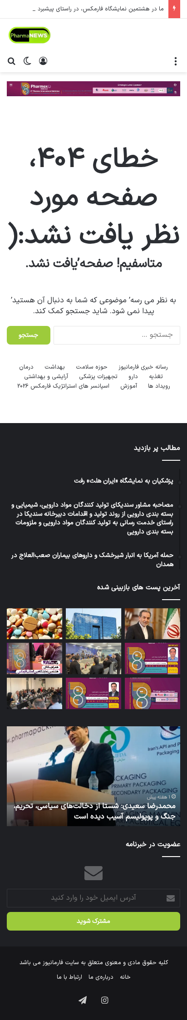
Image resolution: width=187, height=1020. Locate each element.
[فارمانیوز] (29, 35)
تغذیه (156, 376)
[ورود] (43, 61)
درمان (26, 367)
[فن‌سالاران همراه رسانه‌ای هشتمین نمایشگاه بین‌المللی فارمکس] (34, 658)
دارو (133, 376)
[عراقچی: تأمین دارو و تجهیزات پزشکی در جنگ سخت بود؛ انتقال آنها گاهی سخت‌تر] (152, 624)
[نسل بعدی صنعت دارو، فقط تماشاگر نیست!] (152, 693)
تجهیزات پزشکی (98, 376)
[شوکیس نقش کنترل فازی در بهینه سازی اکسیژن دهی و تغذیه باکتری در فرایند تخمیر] (152, 658)
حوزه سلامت (92, 367)
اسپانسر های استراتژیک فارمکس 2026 (63, 386)
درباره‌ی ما (101, 977)
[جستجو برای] (11, 61)
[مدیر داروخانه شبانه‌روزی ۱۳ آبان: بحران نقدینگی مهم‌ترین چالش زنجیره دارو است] (34, 624)
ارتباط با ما (69, 977)
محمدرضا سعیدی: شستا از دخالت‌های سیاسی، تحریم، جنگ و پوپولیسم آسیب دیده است (95, 811)
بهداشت (54, 367)
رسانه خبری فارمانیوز (143, 367)
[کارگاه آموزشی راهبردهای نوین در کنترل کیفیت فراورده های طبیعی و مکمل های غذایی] (93, 693)
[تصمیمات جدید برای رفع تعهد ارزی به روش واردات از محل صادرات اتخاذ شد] (93, 624)
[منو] (175, 61)
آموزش (128, 386)
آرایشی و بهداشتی (46, 376)
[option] (93, 776)
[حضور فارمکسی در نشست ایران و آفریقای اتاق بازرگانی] (34, 693)
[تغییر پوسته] (27, 61)
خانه (125, 977)
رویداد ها (159, 386)
